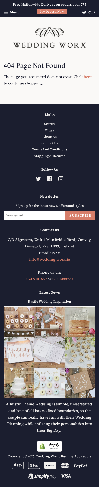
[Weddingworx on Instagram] (60, 180)
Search (49, 124)
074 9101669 (36, 278)
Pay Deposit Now (52, 11)
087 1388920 (62, 278)
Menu (14, 12)
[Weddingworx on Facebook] (49, 180)
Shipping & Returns (49, 156)
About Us (50, 136)
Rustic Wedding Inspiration (49, 301)
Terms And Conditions (49, 149)
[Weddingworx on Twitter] (38, 180)
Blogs (49, 130)
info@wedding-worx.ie (49, 259)
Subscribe (80, 215)
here (88, 76)
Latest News (49, 292)
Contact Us (49, 143)
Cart (91, 12)
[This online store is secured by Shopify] (49, 450)
